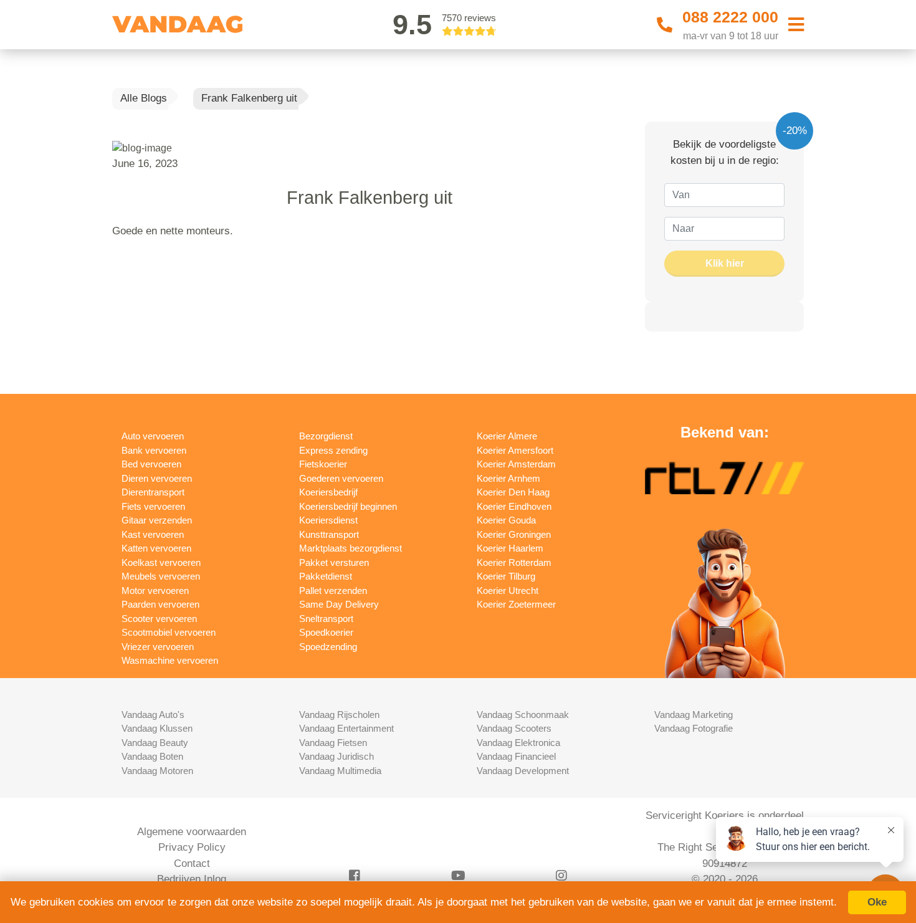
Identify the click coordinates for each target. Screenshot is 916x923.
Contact (192, 863)
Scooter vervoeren (159, 618)
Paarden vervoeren (160, 604)
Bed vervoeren (151, 464)
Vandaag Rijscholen (339, 714)
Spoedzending (328, 646)
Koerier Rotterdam (514, 562)
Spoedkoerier (326, 632)
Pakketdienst (325, 576)
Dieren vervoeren (157, 478)
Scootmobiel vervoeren (169, 632)
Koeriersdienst (328, 520)
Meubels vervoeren (161, 576)
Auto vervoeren (153, 436)
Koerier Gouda (506, 520)
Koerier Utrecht (507, 590)
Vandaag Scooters (514, 728)
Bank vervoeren (154, 450)
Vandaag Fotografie (693, 728)
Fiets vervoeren (153, 506)
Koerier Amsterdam (516, 464)
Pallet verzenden (333, 590)
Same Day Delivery (339, 604)
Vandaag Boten (152, 756)
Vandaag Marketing (693, 714)
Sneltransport (326, 618)
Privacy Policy (192, 847)
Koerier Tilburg (506, 576)
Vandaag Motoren (157, 770)
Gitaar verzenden (157, 520)
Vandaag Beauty (155, 742)
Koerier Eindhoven (514, 506)
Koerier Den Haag (513, 492)
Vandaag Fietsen (333, 742)
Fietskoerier (323, 464)
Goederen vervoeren (341, 478)
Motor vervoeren (155, 590)
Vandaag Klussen (157, 728)
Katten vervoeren (156, 548)
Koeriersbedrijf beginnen (348, 506)
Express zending (333, 450)
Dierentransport (153, 492)
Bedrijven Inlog (191, 879)
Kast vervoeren (153, 534)
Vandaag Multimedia (340, 770)
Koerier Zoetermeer (516, 604)
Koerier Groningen (514, 534)
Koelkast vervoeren (161, 562)
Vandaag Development (523, 770)
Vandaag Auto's (153, 714)
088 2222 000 (730, 17)
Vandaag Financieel (516, 756)
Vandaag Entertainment (346, 728)
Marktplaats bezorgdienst (350, 548)
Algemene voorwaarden (191, 832)
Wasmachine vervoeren (170, 660)
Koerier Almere (507, 436)
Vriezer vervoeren (158, 646)
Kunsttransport (329, 534)
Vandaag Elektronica (518, 742)
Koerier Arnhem (508, 478)
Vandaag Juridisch (336, 756)
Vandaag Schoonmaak (523, 714)
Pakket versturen (334, 562)
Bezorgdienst (326, 436)
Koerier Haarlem (510, 548)
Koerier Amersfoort (515, 450)
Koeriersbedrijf (328, 492)
